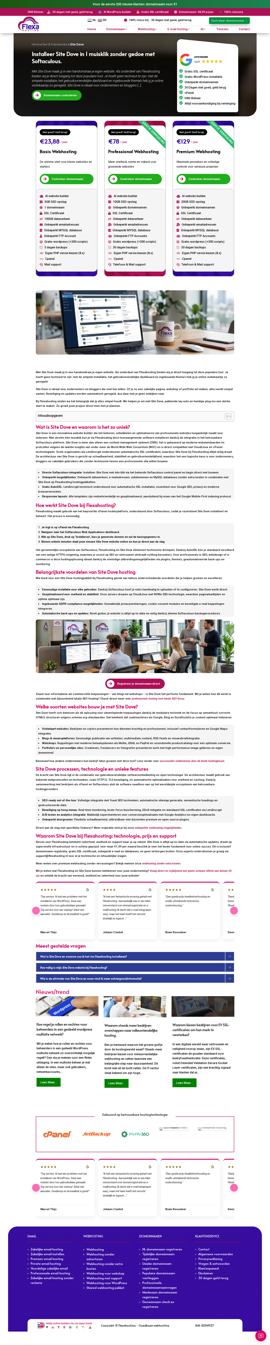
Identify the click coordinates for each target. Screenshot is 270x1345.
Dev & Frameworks (55, 44)
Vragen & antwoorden (214, 1263)
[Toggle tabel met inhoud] (226, 416)
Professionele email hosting (50, 1273)
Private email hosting (46, 1263)
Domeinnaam (115, 29)
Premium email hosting (47, 1258)
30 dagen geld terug (213, 1278)
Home (91, 29)
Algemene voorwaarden (215, 1254)
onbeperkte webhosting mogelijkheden (158, 827)
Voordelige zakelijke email (49, 1268)
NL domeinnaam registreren (162, 1249)
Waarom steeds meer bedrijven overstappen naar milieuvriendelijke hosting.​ (131, 1030)
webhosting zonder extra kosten (161, 863)
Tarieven (222, 29)
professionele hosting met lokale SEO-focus (158, 698)
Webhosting (146, 29)
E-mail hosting (178, 29)
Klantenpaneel (208, 1268)
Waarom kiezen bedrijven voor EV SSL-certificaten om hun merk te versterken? (201, 1029)
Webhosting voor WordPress (107, 1283)
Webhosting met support (104, 1278)
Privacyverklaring (210, 1258)
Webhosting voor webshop (105, 1273)
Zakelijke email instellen (47, 1254)
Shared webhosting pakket (105, 1287)
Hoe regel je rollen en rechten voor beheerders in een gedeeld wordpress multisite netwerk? (64, 1029)
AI (202, 29)
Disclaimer (205, 1273)
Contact (244, 29)
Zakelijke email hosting (47, 1249)
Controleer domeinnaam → (229, 20)
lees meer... (48, 1082)
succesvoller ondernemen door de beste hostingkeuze (192, 761)
